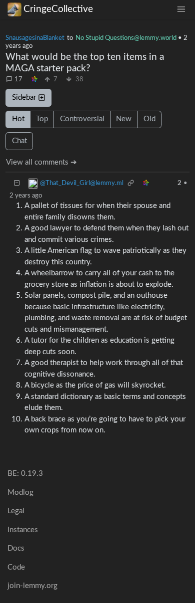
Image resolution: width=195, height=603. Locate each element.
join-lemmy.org (33, 586)
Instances (23, 530)
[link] (34, 79)
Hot (18, 119)
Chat (19, 141)
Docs (16, 548)
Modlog (21, 492)
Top (42, 119)
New (124, 119)
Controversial (82, 119)
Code (16, 567)
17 (18, 79)
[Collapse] (17, 183)
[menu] (181, 9)
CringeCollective (58, 9)
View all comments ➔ (41, 162)
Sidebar (24, 97)
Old (150, 119)
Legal (16, 511)
